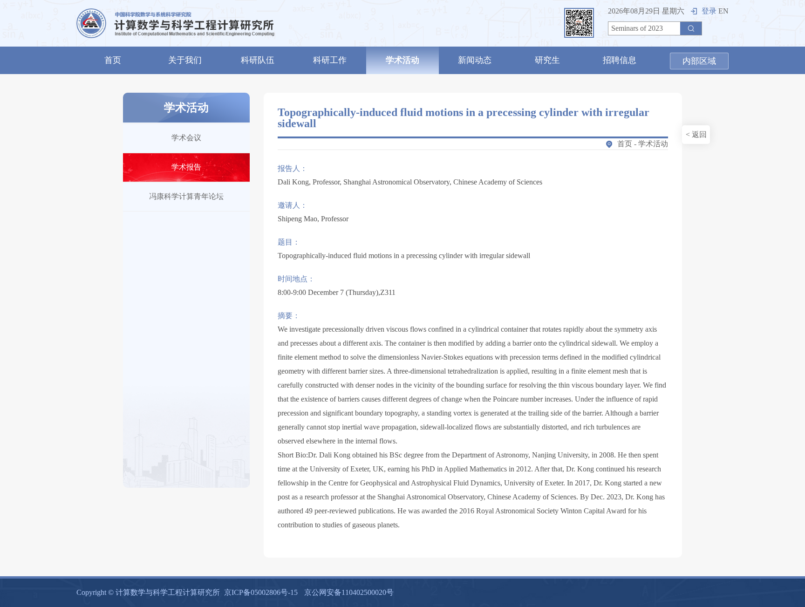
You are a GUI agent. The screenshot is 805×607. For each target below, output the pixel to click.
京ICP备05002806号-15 (261, 592)
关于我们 (185, 60)
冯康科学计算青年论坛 (186, 196)
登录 (709, 11)
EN (723, 11)
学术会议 (186, 138)
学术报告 (186, 167)
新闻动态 (474, 60)
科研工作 (330, 60)
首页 (112, 60)
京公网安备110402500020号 (349, 592)
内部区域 (699, 61)
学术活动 (402, 60)
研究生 (547, 60)
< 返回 (696, 134)
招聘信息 (619, 60)
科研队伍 (257, 60)
